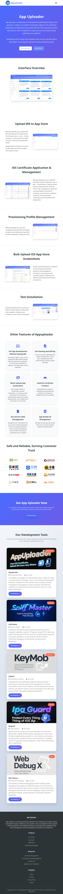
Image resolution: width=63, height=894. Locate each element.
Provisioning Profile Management (31, 858)
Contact (31, 877)
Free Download (25, 48)
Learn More (38, 48)
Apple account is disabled (31, 864)
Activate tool (31, 861)
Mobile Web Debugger (31, 845)
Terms (31, 882)
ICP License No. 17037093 (43, 890)
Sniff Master (31, 843)
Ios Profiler (31, 837)
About (31, 874)
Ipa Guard (31, 840)
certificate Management (31, 856)
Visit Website (14, 593)
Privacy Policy (31, 880)
